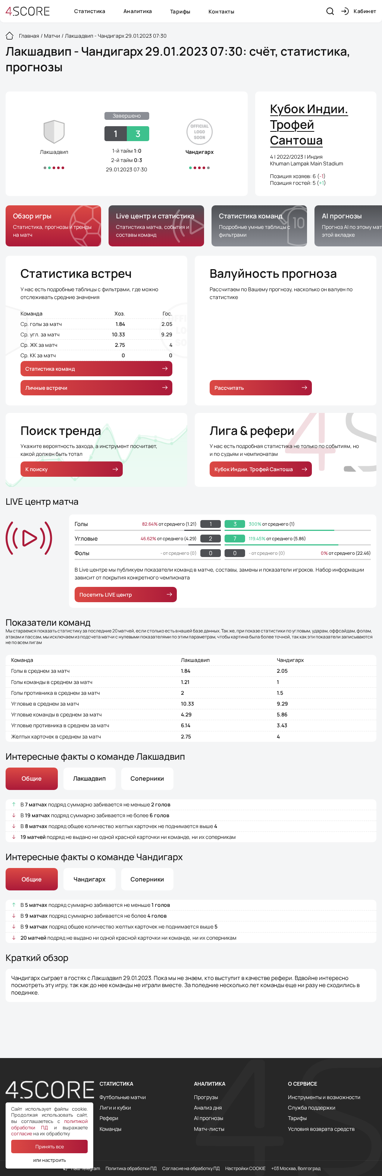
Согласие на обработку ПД (191, 1169)
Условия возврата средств (321, 1129)
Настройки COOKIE (245, 1169)
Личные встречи (46, 387)
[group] (53, 225)
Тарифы (180, 11)
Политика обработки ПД (131, 1169)
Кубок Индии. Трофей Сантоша (254, 469)
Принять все (49, 1146)
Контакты (221, 11)
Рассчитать (229, 387)
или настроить (49, 1160)
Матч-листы (209, 1129)
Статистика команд (50, 368)
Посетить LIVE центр (105, 594)
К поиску (36, 469)
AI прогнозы (208, 1118)
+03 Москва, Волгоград (295, 1169)
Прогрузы (206, 1097)
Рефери (109, 1118)
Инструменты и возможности (324, 1097)
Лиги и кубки (115, 1107)
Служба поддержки (311, 1107)
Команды (110, 1129)
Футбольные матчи (123, 1097)
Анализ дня (208, 1107)
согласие (21, 1133)
